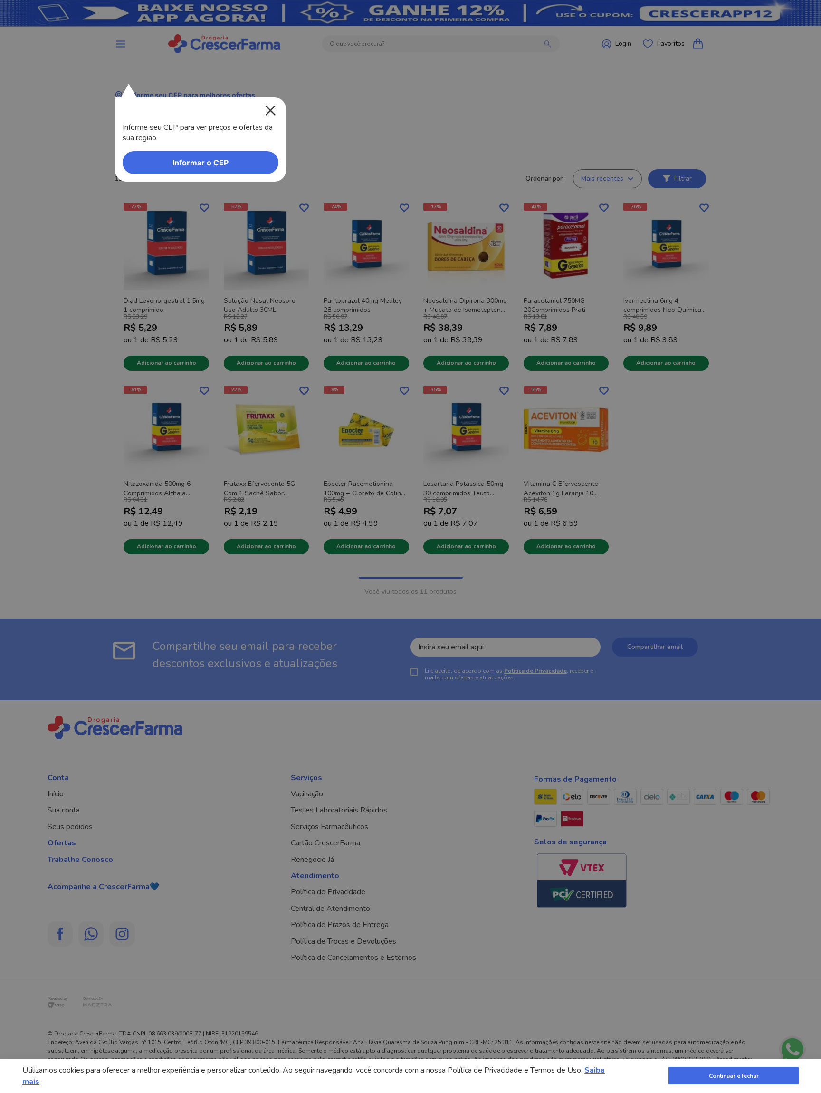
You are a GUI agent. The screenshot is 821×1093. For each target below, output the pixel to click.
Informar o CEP (200, 162)
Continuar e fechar (734, 1076)
